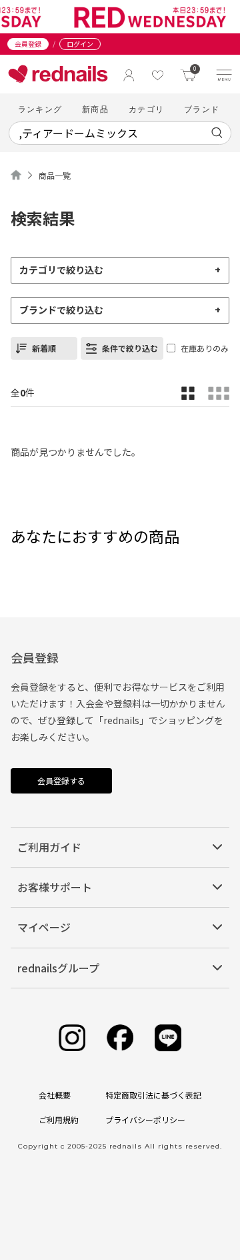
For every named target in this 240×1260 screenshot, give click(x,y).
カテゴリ (146, 109)
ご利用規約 (59, 1119)
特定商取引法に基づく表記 (153, 1094)
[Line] (168, 1038)
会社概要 (55, 1094)
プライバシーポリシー (145, 1119)
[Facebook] (120, 1038)
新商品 (95, 109)
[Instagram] (72, 1038)
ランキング (40, 109)
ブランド (201, 109)
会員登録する (61, 780)
